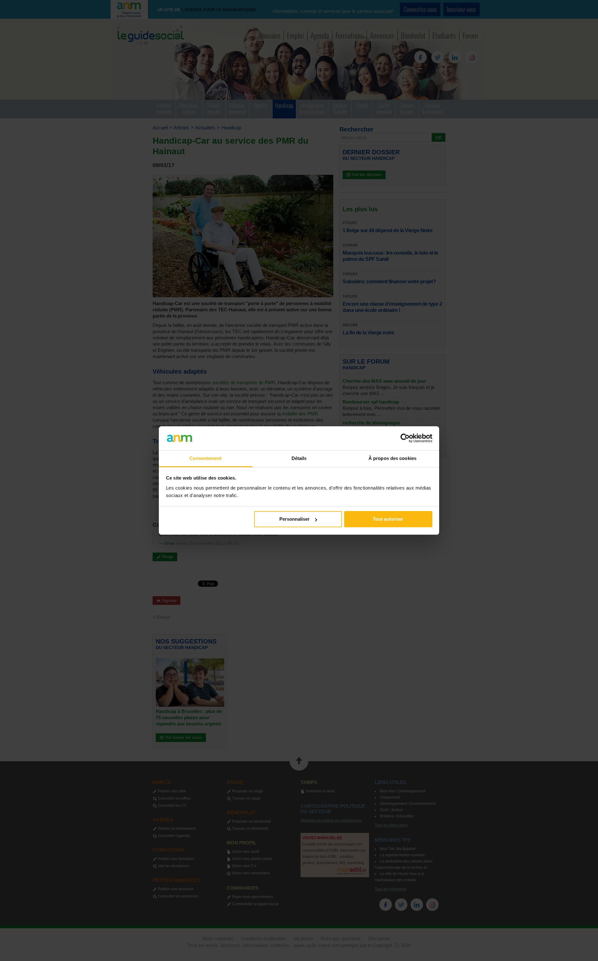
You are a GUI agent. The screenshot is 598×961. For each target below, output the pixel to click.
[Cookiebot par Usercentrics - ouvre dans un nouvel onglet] (405, 438)
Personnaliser (294, 519)
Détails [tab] (299, 458)
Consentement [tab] (205, 458)
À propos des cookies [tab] (392, 458)
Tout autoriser (388, 519)
